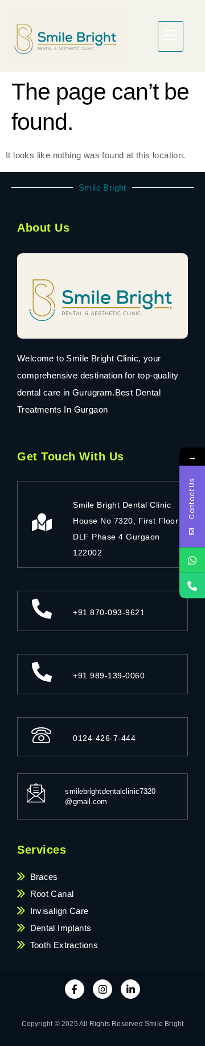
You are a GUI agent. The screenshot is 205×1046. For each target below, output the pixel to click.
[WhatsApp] (192, 560)
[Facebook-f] (74, 989)
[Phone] (192, 586)
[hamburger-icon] (170, 36)
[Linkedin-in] (130, 989)
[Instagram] (102, 989)
